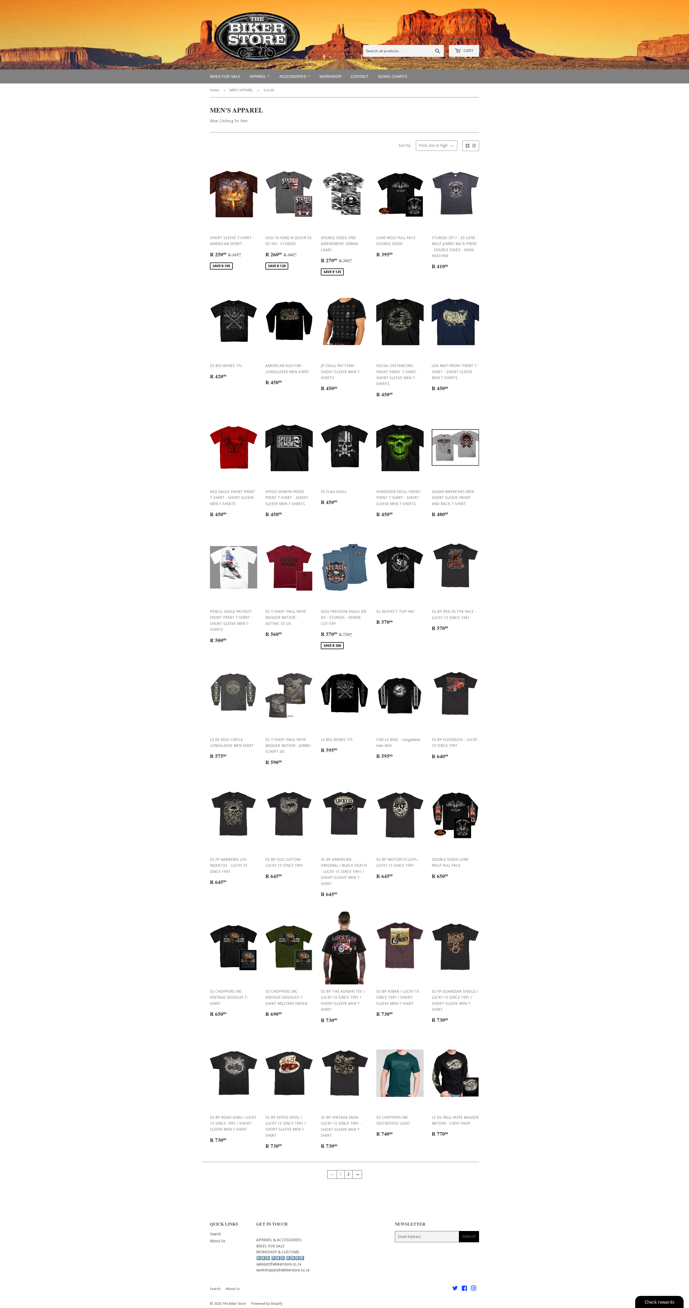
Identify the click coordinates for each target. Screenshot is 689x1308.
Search (215, 1234)
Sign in (434, 38)
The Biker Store (234, 1304)
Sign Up (469, 1237)
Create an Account (463, 38)
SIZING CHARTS (392, 76)
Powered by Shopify (266, 1304)
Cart (468, 50)
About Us (217, 1241)
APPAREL (258, 76)
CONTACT (360, 76)
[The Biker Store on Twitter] (455, 1289)
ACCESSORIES (293, 76)
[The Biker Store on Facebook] (464, 1289)
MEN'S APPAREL (241, 90)
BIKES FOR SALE (225, 76)
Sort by (405, 145)
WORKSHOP (330, 76)
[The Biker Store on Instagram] (473, 1289)
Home (214, 90)
